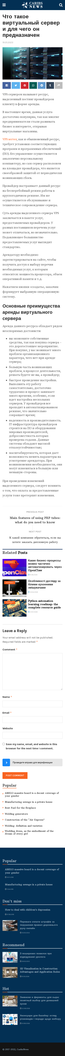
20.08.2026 (26, 1023)
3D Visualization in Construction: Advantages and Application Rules (40, 970)
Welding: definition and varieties (23, 825)
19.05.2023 (7, 42)
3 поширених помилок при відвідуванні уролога (36, 955)
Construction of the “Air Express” (25, 819)
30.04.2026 (34, 592)
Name (7, 697)
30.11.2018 (10, 877)
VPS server (9, 139)
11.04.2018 (9, 889)
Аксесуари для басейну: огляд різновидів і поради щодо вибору (40, 1017)
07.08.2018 (10, 914)
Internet (10, 562)
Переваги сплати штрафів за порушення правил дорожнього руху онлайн (39, 925)
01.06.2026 (33, 575)
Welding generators (16, 813)
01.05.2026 (25, 976)
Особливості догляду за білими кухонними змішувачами (44, 584)
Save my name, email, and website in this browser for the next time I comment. (31, 746)
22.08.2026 (26, 1008)
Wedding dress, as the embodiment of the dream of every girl (29, 832)
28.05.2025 (26, 961)
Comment (10, 649)
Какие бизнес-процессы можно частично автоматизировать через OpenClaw (45, 565)
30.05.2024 (26, 933)
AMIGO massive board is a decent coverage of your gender (32, 794)
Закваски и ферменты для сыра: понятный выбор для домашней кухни (39, 1000)
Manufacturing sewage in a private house (28, 801)
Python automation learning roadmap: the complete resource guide (44, 604)
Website (7, 728)
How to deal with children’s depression (27, 909)
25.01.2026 (34, 612)
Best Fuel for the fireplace (20, 807)
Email (7, 712)
